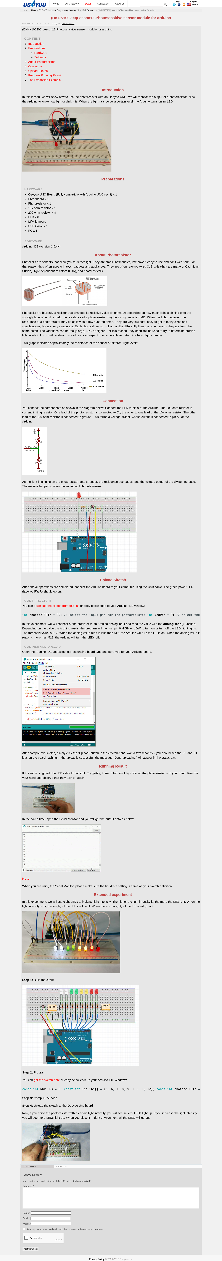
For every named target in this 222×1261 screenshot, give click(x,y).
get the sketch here (47, 1080)
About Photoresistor (41, 61)
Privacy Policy (96, 1259)
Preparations (36, 48)
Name (26, 1213)
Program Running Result (44, 75)
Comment (28, 1186)
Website (27, 1223)
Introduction (36, 43)
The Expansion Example (44, 80)
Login (178, 1)
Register (194, 1)
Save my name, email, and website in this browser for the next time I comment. (65, 1229)
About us (119, 3)
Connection (35, 66)
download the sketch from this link (56, 605)
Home (56, 3)
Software (40, 57)
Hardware (40, 52)
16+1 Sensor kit (89, 10)
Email (26, 1218)
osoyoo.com (61, 1166)
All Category (72, 3)
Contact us (103, 3)
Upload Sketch (38, 71)
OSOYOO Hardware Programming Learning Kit (59, 10)
